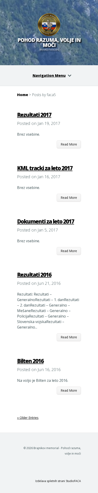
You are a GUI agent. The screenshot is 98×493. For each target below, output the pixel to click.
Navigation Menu (49, 75)
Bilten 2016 (30, 361)
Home (22, 94)
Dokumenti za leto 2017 (45, 221)
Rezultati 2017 (34, 115)
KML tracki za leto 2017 (44, 168)
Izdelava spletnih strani (50, 481)
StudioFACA (73, 481)
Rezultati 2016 (34, 274)
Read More (69, 144)
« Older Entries (28, 417)
